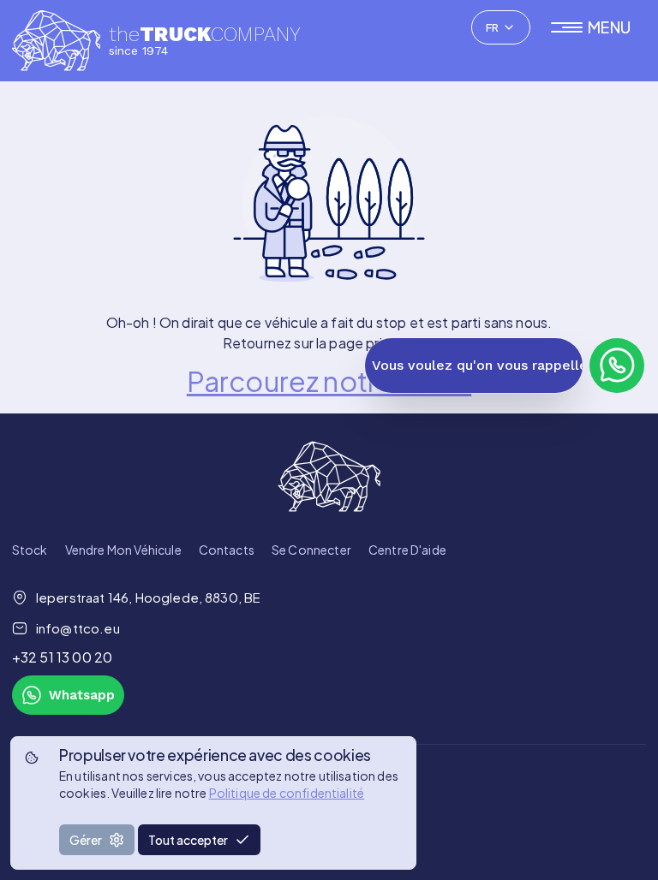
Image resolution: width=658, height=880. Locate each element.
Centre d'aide (407, 549)
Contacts (226, 549)
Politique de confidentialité (286, 792)
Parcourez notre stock (329, 381)
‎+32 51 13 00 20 (62, 657)
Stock (30, 549)
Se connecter (311, 549)
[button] (598, 27)
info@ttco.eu (78, 628)
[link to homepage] (329, 476)
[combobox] (500, 27)
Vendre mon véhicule (123, 549)
